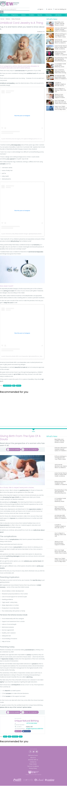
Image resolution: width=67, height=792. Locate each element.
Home (2, 19)
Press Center (33, 764)
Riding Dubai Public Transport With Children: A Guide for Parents (61, 53)
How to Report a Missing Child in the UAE (60, 90)
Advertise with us (33, 760)
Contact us (33, 762)
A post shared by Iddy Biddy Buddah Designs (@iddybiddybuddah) (21, 234)
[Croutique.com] (49, 779)
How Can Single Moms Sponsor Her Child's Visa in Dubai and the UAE (61, 102)
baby (14, 385)
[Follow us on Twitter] (33, 751)
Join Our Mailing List (60, 9)
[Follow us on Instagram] (36, 751)
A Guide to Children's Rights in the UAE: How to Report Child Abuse (60, 84)
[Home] (9, 3)
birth (20, 736)
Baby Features (16, 19)
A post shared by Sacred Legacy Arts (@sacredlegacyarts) (19, 139)
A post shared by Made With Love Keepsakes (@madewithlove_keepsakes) (24, 356)
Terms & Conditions (33, 766)
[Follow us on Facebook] (30, 751)
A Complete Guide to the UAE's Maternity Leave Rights (60, 65)
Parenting (48, 15)
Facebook (27, 731)
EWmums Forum (33, 755)
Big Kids (40, 15)
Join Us (50, 9)
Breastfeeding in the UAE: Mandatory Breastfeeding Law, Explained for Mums (61, 59)
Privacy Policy (33, 768)
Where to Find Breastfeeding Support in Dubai (60, 96)
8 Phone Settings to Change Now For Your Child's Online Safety (61, 35)
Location (19, 726)
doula (5, 736)
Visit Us (19, 731)
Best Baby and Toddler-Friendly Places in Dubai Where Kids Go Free (60, 23)
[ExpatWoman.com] (17, 779)
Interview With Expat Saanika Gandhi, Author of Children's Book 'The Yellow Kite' (61, 29)
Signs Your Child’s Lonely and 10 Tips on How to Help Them (61, 108)
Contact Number (19, 724)
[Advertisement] (22, 409)
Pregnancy (14, 15)
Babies (23, 15)
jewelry (19, 385)
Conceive (5, 15)
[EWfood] (39, 779)
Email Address (21, 728)
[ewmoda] (28, 779)
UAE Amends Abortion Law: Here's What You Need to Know (61, 41)
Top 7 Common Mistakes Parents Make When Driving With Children (60, 71)
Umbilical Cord (7, 385)
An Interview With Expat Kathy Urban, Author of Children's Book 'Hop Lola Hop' (60, 77)
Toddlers (31, 15)
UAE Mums (58, 15)
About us (33, 757)
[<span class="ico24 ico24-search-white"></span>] (1, 12)
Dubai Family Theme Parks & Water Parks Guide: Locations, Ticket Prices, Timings (61, 47)
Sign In (41, 9)
